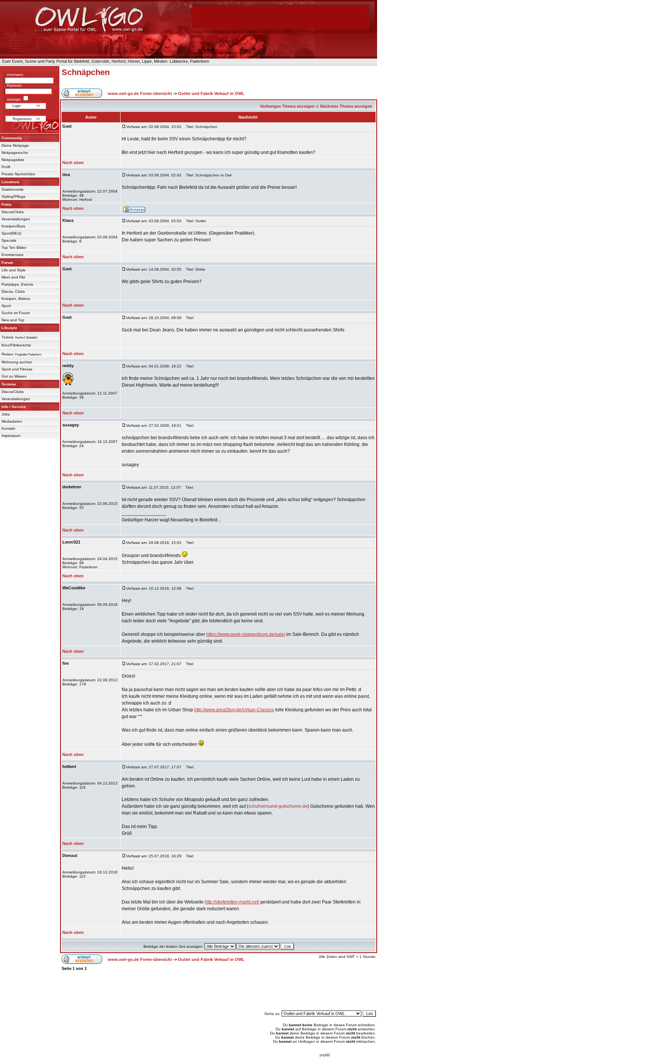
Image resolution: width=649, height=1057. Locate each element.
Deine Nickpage (15, 145)
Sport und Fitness (17, 369)
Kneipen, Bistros (16, 299)
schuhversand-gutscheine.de (278, 806)
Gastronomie (13, 189)
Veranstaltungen (16, 219)
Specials (9, 240)
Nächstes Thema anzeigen (346, 106)
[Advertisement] (218, 990)
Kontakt (8, 428)
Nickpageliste (13, 160)
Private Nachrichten (18, 174)
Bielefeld (31, 337)
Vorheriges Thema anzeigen (287, 106)
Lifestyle (9, 328)
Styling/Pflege (14, 196)
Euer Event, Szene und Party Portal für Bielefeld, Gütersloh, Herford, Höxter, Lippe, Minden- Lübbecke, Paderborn (104, 61)
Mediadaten (12, 421)
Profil (6, 167)
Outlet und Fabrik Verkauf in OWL (211, 93)
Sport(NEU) (11, 233)
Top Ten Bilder (14, 247)
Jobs (6, 414)
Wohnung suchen (17, 362)
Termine (9, 384)
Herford (20, 337)
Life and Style (14, 270)
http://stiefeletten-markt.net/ (232, 902)
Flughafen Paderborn (28, 354)
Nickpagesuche (15, 153)
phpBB (325, 1055)
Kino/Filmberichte (16, 345)
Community (12, 138)
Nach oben (73, 162)
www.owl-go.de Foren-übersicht (140, 93)
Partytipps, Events (17, 284)
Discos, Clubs (13, 291)
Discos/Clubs (13, 212)
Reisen (8, 354)
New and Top (13, 320)
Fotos (7, 204)
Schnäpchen (86, 72)
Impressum (11, 436)
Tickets (8, 337)
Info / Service (14, 407)
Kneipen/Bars (13, 226)
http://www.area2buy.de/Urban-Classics (234, 709)
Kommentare (13, 255)
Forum (7, 262)
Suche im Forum (16, 313)
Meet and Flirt (13, 277)
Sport (6, 306)
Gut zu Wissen (14, 376)
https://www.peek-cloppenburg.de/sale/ (245, 634)
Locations (11, 182)
